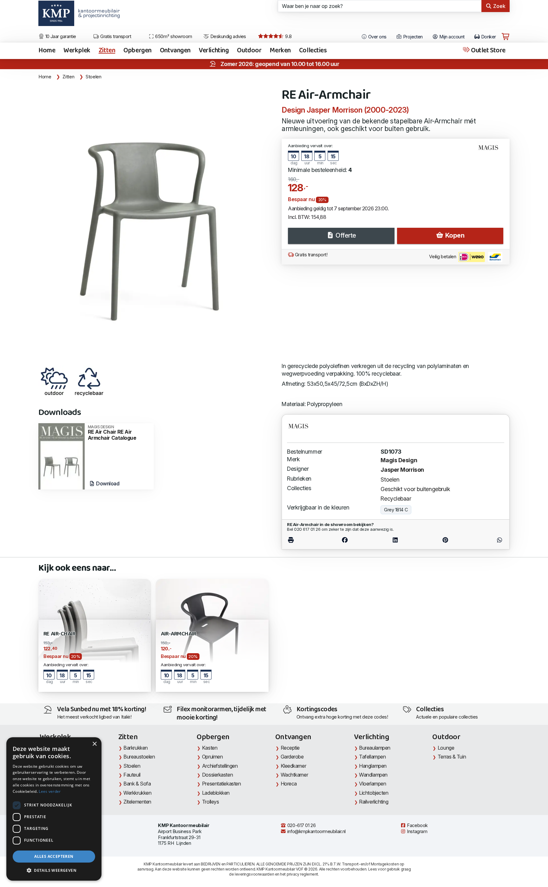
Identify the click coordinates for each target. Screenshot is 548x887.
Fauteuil (131, 775)
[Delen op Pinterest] (446, 540)
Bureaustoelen (139, 756)
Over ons (377, 37)
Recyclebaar (396, 498)
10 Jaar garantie (60, 36)
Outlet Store (488, 50)
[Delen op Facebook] (345, 540)
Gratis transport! (310, 255)
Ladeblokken (216, 793)
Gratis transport (115, 36)
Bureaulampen (374, 748)
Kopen (454, 235)
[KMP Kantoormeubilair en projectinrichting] (97, 15)
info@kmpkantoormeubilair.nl (316, 831)
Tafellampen (372, 756)
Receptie (290, 748)
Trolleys (210, 801)
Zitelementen (137, 801)
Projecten (412, 37)
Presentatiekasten (221, 783)
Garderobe (292, 756)
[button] (54, 870)
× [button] (94, 744)
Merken (280, 50)
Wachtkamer (294, 775)
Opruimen (212, 756)
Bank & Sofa (137, 783)
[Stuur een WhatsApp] (487, 540)
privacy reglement (302, 874)
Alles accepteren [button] (53, 856)
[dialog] (53, 809)
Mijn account (451, 37)
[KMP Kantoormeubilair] (56, 15)
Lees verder (50, 791)
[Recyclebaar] (89, 381)
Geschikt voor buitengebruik (415, 489)
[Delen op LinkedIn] (395, 540)
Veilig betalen (443, 257)
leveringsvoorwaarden (254, 874)
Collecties (313, 50)
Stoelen (93, 77)
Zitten (107, 50)
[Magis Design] (491, 150)
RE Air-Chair (59, 634)
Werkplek (76, 50)
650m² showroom (173, 36)
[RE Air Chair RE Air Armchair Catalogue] (61, 455)
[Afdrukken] (303, 540)
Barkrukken (135, 748)
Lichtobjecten (373, 793)
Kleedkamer (293, 766)
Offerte (345, 235)
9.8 (288, 36)
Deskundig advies (227, 36)
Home (46, 50)
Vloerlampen (372, 783)
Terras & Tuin (452, 756)
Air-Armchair (178, 634)
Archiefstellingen (220, 766)
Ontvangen (175, 50)
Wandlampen (373, 775)
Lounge (446, 748)
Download (107, 483)
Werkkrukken (137, 793)
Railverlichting (373, 801)
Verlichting (214, 50)
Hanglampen (373, 766)
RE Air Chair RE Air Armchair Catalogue (112, 433)
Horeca (289, 783)
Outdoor (249, 50)
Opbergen (137, 50)
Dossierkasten (217, 775)
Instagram (416, 831)
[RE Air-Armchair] (156, 223)
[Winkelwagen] (505, 37)
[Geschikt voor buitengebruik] (54, 381)
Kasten (209, 748)
